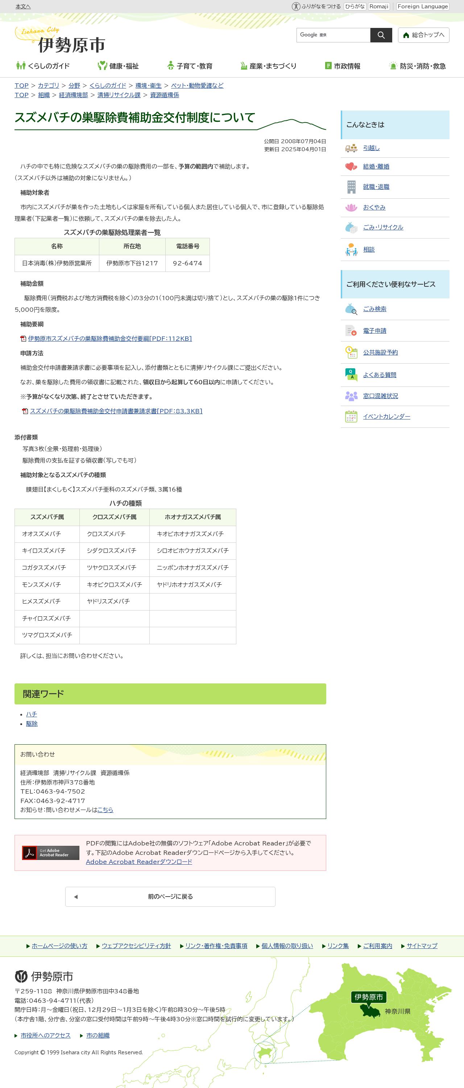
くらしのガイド (49, 66)
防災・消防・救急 (423, 66)
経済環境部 (73, 95)
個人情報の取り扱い (287, 946)
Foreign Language (423, 6)
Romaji (379, 6)
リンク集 (338, 946)
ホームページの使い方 (59, 946)
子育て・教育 (194, 66)
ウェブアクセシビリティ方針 (136, 946)
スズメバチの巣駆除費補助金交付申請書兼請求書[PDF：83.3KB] (116, 411)
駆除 (32, 724)
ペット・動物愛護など (197, 85)
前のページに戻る (170, 896)
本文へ (23, 6)
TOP (21, 85)
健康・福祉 (124, 66)
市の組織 (97, 1035)
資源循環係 (164, 95)
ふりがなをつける (321, 6)
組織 (44, 95)
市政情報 (347, 66)
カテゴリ (48, 85)
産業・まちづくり (273, 66)
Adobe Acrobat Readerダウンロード (139, 862)
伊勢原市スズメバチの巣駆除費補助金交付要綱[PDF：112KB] (110, 339)
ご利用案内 (377, 946)
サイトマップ (422, 946)
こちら (105, 810)
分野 (74, 85)
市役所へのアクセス (46, 1035)
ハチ (31, 714)
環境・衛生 (149, 85)
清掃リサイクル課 (119, 95)
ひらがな (355, 6)
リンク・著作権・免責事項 (216, 946)
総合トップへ (428, 35)
